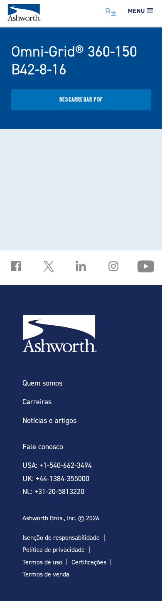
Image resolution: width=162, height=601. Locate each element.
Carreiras (37, 401)
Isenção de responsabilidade (61, 538)
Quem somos (42, 382)
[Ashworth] (24, 18)
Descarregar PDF (81, 99)
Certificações (88, 562)
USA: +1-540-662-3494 (57, 465)
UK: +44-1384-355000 (55, 478)
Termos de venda (45, 574)
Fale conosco (42, 446)
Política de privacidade (53, 550)
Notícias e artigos (49, 420)
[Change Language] (111, 10)
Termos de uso (42, 562)
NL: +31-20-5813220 (53, 491)
